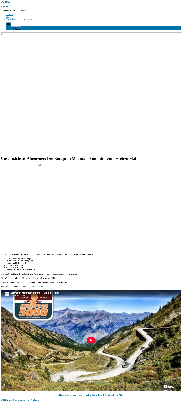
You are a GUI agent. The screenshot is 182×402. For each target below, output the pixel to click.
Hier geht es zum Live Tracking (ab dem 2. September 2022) (91, 394)
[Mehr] (8, 24)
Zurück (17, 29)
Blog (8, 17)
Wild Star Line (6, 6)
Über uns (9, 15)
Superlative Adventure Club (32, 286)
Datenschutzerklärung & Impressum (20, 19)
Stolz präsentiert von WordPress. (26, 400)
